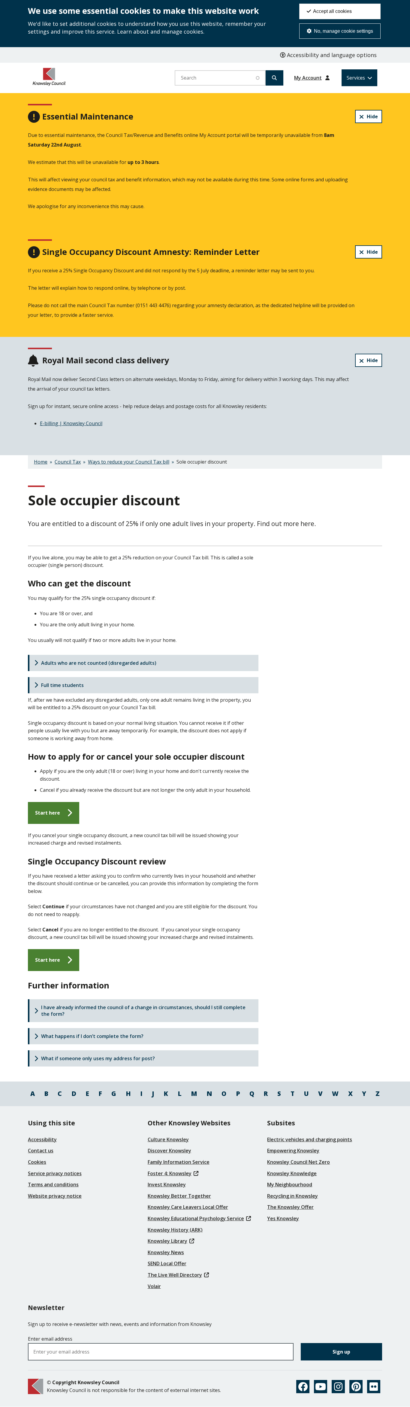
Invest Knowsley (167, 1184)
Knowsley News (166, 1252)
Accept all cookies (332, 11)
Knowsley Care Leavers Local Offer (188, 1207)
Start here (47, 812)
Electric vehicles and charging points (309, 1139)
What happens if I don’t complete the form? (92, 1036)
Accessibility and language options (331, 55)
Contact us (40, 1150)
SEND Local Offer (167, 1263)
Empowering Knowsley (293, 1150)
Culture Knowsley (168, 1139)
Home (40, 461)
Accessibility (42, 1139)
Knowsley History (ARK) (175, 1230)
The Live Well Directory (175, 1275)
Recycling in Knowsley (292, 1196)
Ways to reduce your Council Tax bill (128, 461)
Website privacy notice (55, 1196)
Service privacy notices (55, 1173)
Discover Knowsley (169, 1150)
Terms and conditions (53, 1184)
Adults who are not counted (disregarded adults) (98, 663)
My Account (308, 77)
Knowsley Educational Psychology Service (196, 1218)
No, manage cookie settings (343, 31)
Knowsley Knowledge (292, 1173)
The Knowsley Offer (290, 1207)
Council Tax (68, 461)
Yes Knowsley (283, 1218)
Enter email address (50, 1339)
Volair (154, 1286)
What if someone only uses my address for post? (98, 1058)
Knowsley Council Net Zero (298, 1162)
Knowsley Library (167, 1241)
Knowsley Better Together (179, 1196)
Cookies (37, 1162)
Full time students (62, 685)
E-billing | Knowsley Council (71, 423)
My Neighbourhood (289, 1184)
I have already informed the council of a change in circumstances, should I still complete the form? (143, 1010)
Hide (372, 116)
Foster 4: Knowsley (169, 1173)
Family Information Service (179, 1162)
